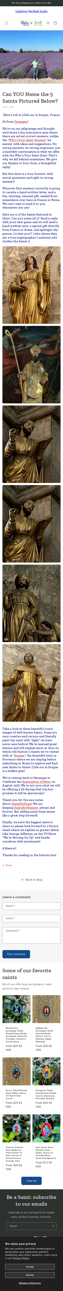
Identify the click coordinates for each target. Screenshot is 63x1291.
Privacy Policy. (21, 1258)
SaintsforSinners (26, 807)
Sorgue (19, 755)
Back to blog (34, 879)
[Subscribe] (52, 1226)
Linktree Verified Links (31, 11)
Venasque (20, 121)
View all (32, 1180)
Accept (30, 1266)
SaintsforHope (21, 804)
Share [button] (9, 865)
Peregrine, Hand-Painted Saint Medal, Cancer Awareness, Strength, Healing (46, 1094)
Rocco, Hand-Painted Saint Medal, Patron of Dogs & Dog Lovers (16, 1094)
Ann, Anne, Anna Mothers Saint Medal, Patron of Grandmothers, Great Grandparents (46, 1152)
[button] (6, 23)
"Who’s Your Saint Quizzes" (27, 140)
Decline (30, 1275)
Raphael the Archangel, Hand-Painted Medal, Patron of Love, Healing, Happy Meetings (45, 1035)
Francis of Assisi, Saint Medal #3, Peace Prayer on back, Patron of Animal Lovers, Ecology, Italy (15, 1154)
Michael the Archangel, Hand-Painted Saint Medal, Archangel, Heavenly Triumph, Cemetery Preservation (16, 1035)
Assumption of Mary (36, 782)
